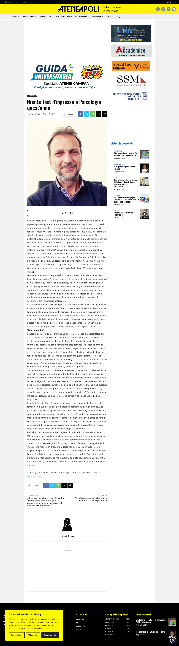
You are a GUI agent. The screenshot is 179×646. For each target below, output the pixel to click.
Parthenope (119, 164)
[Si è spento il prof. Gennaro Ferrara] (144, 168)
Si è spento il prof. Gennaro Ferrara (125, 167)
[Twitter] (169, 9)
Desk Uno (67, 536)
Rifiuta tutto (33, 635)
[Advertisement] (67, 43)
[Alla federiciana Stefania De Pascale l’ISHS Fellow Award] (144, 154)
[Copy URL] (104, 114)
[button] (119, 17)
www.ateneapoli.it (36, 476)
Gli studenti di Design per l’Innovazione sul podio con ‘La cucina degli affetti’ (126, 199)
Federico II (119, 151)
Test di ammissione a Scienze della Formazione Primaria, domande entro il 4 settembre (126, 183)
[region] (34, 625)
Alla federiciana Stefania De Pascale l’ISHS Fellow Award (125, 154)
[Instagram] (163, 9)
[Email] (98, 114)
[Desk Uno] (67, 524)
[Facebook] (158, 9)
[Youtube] (174, 9)
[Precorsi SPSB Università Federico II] (144, 214)
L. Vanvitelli (32, 96)
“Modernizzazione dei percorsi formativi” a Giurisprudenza (91, 499)
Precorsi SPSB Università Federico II (124, 213)
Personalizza (16, 635)
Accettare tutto (50, 635)
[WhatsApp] (92, 114)
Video (116, 210)
